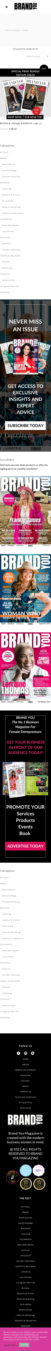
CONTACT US (25, 1091)
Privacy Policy (25, 1102)
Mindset (6, 262)
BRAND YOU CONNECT (25, 1070)
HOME (25, 1059)
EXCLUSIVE (5, 237)
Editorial (6, 243)
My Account (25, 1108)
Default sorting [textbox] (33, 56)
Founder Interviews (11, 249)
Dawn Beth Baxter (10, 225)
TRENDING (5, 292)
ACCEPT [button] (24, 1345)
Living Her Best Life (9, 286)
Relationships (8, 280)
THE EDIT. (25, 1081)
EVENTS (25, 1064)
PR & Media (7, 201)
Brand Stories (8, 164)
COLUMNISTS (6, 219)
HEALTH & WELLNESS (10, 256)
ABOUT (26, 1086)
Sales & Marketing (11, 207)
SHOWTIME (25, 1075)
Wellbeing (7, 268)
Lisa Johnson (8, 231)
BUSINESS (5, 182)
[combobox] (37, 56)
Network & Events (11, 195)
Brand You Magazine (13, 30)
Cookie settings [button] (10, 1345)
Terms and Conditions (25, 1097)
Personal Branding (11, 176)
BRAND (3, 158)
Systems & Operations (13, 213)
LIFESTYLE (5, 274)
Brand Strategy (9, 170)
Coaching (6, 189)
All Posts (4, 152)
